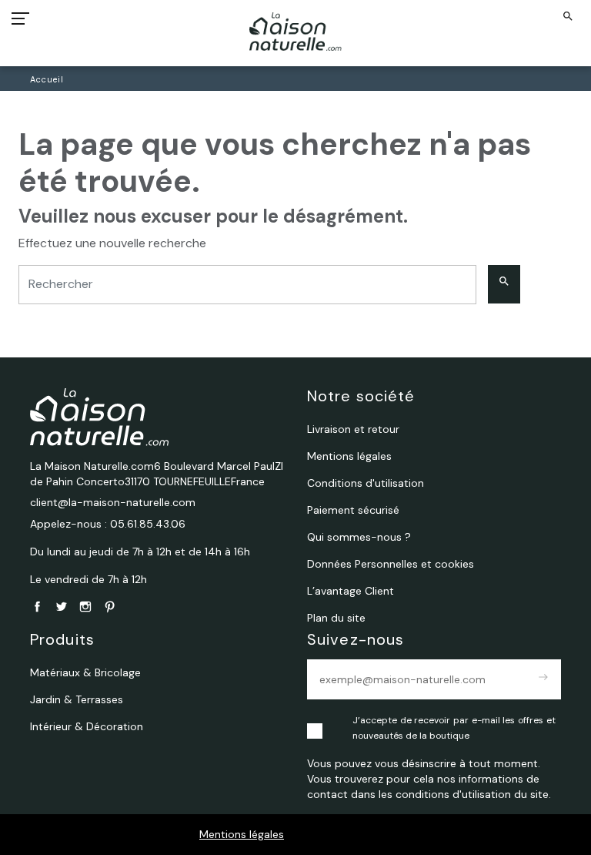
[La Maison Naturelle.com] (295, 31)
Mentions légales (241, 834)
